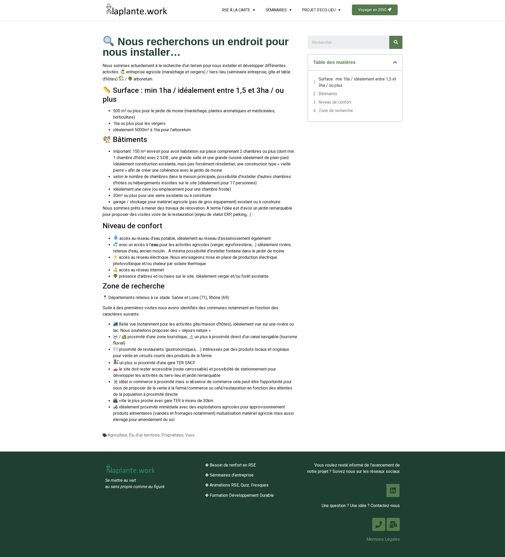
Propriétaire (172, 435)
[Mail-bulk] (393, 524)
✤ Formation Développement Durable (239, 495)
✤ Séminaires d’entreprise (229, 475)
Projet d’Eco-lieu (319, 10)
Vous (190, 435)
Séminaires (276, 10)
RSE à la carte (236, 10)
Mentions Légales (383, 539)
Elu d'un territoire (144, 435)
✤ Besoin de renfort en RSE (230, 465)
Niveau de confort (335, 102)
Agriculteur (117, 435)
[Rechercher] (395, 42)
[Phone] (378, 524)
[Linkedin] (393, 490)
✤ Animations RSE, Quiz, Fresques (237, 485)
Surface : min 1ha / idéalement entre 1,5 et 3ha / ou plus (357, 82)
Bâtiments (328, 93)
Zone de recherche (336, 110)
